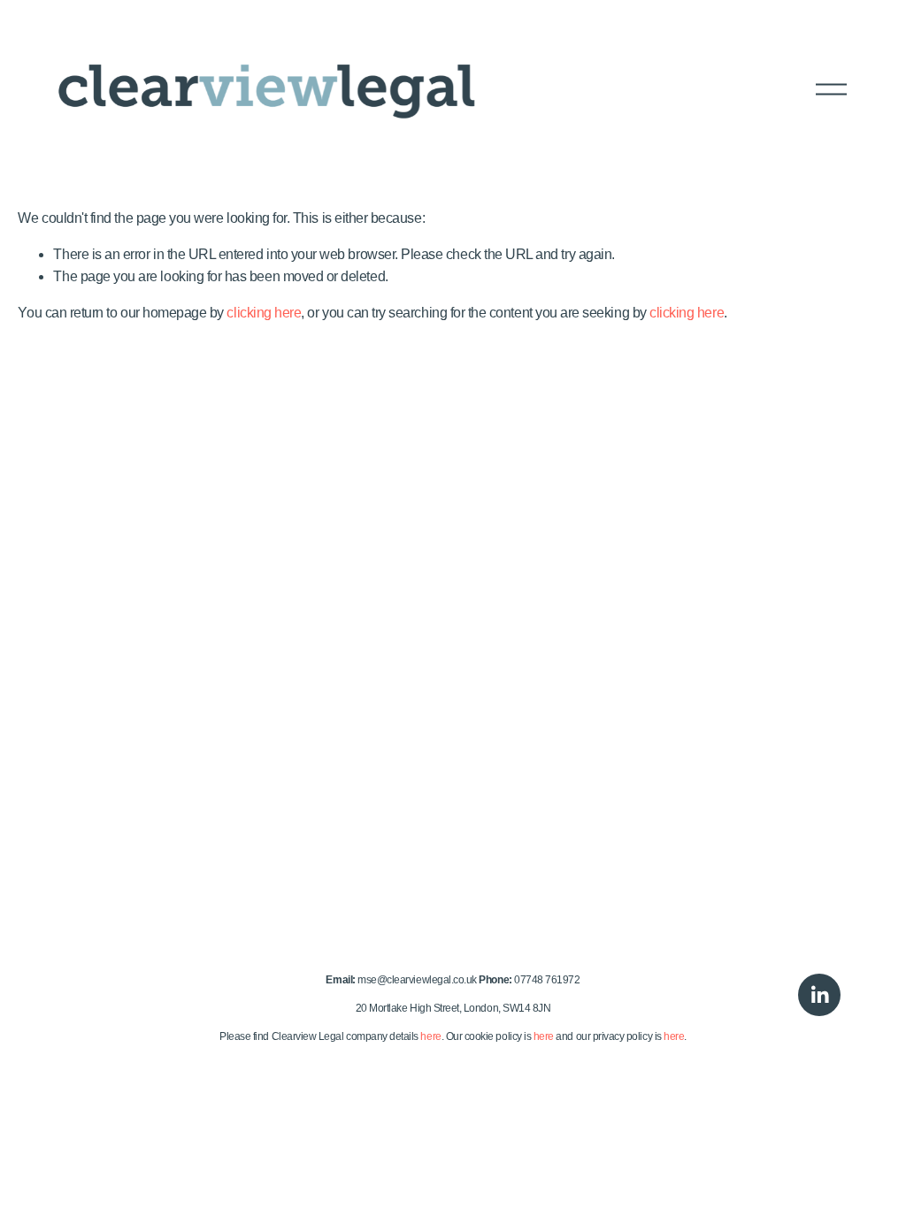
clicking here (263, 312)
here (430, 1036)
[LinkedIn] (819, 995)
